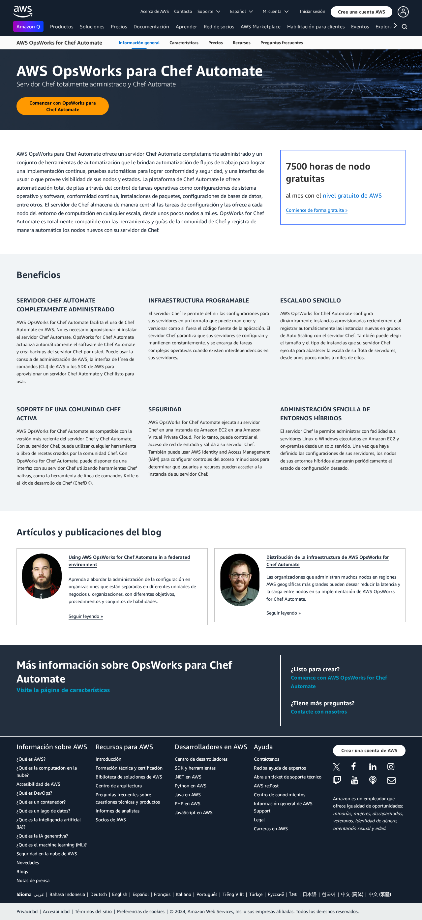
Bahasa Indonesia (67, 894)
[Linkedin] (378, 768)
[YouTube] (360, 780)
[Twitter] (342, 768)
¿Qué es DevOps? (34, 793)
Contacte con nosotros (319, 711)
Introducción (108, 759)
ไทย (293, 894)
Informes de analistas (117, 810)
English (119, 894)
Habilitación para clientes (316, 26)
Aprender (186, 26)
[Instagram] (396, 768)
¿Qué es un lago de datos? (43, 810)
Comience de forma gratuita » (316, 210)
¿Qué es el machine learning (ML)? (51, 844)
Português (206, 894)
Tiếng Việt (233, 894)
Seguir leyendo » (86, 616)
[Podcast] (378, 780)
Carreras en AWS (271, 828)
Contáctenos (266, 759)
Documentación (151, 26)
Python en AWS (190, 785)
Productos (61, 26)
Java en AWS (188, 794)
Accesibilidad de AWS (38, 784)
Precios (119, 26)
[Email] (396, 780)
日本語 (309, 894)
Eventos (360, 26)
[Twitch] (342, 780)
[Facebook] (360, 768)
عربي (39, 894)
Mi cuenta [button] (274, 11)
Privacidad (27, 911)
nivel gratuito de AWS (352, 195)
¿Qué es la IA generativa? (42, 836)
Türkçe (255, 894)
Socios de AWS (111, 819)
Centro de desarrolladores (201, 759)
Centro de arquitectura (119, 785)
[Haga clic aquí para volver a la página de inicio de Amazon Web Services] (23, 11)
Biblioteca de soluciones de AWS (129, 776)
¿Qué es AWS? (30, 759)
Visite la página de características (63, 689)
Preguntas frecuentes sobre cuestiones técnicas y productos (128, 798)
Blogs (22, 871)
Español (141, 894)
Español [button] (239, 11)
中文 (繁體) (380, 894)
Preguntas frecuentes (281, 42)
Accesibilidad (56, 911)
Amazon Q (28, 26)
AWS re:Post (266, 785)
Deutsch (98, 894)
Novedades (27, 862)
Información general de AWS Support (283, 807)
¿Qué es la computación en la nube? (46, 771)
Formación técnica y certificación (129, 768)
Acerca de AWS (154, 11)
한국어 (329, 894)
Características (183, 42)
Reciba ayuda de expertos (280, 768)
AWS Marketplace (261, 26)
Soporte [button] (206, 11)
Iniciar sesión (312, 11)
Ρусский (276, 894)
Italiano (183, 894)
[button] (361, 11)
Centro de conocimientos (279, 794)
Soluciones (92, 26)
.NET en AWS (188, 776)
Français (162, 894)
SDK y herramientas (195, 768)
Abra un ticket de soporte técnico (287, 776)
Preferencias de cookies (141, 911)
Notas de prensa (32, 880)
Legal (259, 819)
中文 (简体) (352, 894)
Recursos (242, 42)
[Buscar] (405, 27)
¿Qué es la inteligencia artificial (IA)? (48, 823)
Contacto (183, 11)
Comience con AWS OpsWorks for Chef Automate (339, 681)
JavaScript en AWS (194, 812)
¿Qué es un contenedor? (41, 802)
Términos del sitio (93, 911)
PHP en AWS (187, 803)
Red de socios (219, 26)
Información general (139, 42)
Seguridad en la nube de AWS (46, 853)
